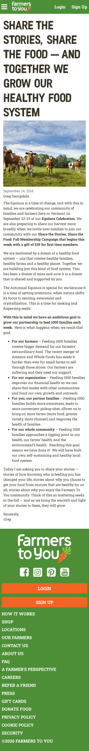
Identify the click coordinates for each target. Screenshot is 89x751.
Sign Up (79, 7)
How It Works (18, 613)
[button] (4, 7)
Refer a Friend (19, 685)
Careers (11, 677)
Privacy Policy (19, 717)
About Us (13, 653)
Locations (14, 629)
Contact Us (15, 645)
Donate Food (16, 709)
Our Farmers (17, 637)
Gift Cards (14, 701)
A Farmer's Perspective (29, 669)
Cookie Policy (18, 725)
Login (59, 7)
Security (12, 733)
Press (8, 693)
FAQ (6, 661)
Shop (7, 621)
